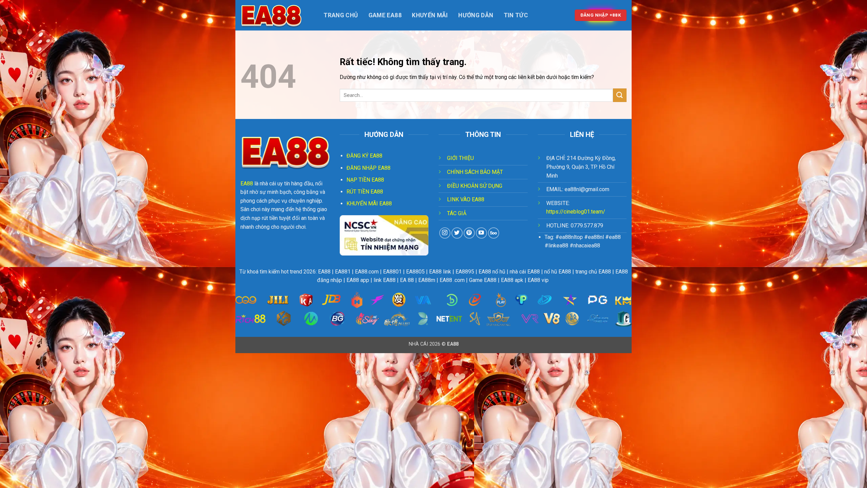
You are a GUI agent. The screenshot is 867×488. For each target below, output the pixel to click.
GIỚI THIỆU (460, 158)
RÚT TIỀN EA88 (364, 191)
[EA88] (274, 15)
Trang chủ (340, 15)
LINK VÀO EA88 (465, 199)
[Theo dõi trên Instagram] (444, 233)
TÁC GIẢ (456, 213)
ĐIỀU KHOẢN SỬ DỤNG (474, 186)
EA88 (246, 183)
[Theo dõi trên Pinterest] (469, 233)
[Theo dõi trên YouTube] (481, 233)
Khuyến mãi (430, 15)
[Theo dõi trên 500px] (493, 233)
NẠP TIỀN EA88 (365, 180)
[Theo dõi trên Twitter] (457, 233)
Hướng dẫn (475, 15)
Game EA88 (385, 15)
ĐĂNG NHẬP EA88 (368, 168)
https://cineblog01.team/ (575, 211)
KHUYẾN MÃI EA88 (369, 203)
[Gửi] (620, 95)
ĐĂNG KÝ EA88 (364, 155)
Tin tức (516, 15)
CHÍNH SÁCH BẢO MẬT (475, 172)
